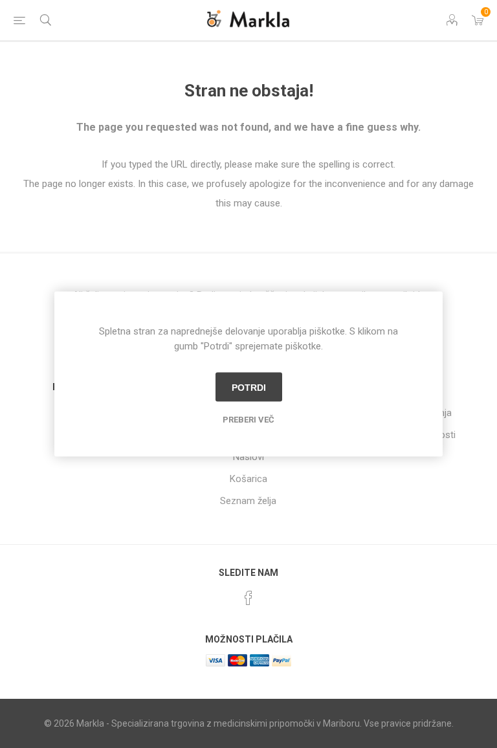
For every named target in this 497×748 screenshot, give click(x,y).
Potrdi (249, 387)
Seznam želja (248, 501)
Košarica (248, 479)
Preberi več (248, 419)
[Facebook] (248, 598)
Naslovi (248, 457)
